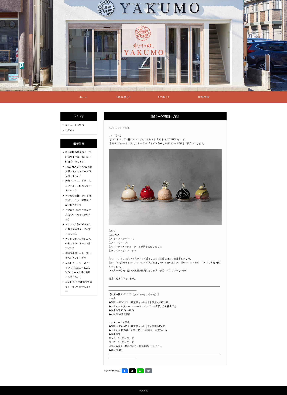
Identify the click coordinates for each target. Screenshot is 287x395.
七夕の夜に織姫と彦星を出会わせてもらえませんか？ (78, 214)
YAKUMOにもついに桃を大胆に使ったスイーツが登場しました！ (78, 171)
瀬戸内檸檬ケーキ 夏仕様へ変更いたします (78, 255)
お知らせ (70, 130)
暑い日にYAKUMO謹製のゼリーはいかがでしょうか (78, 286)
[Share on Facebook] (125, 370)
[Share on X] (132, 370)
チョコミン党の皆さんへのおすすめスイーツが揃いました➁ (78, 229)
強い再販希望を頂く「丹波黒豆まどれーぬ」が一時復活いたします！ (78, 156)
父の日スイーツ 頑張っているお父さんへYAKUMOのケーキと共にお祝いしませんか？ (78, 270)
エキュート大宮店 (74, 125)
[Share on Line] (140, 370)
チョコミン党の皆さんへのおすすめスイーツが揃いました (78, 243)
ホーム (83, 97)
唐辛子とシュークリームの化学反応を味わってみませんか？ (78, 185)
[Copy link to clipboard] (148, 370)
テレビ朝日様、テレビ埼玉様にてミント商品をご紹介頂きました (78, 200)
